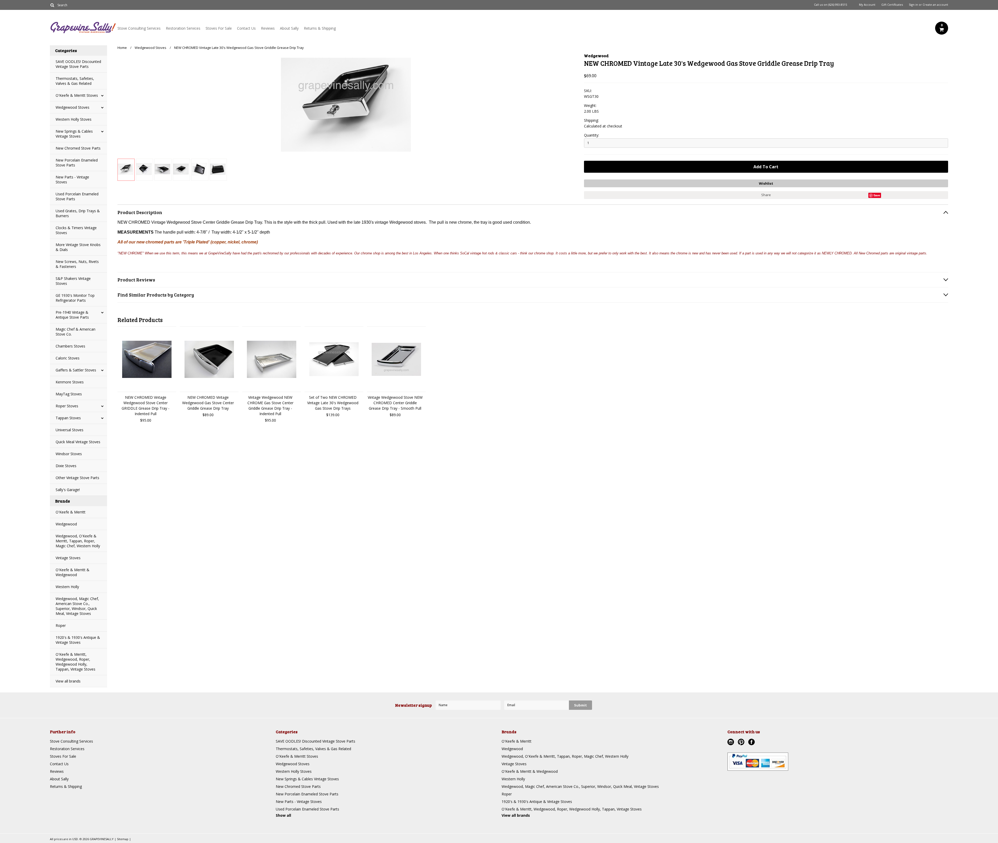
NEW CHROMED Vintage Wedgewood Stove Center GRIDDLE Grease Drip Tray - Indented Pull (145, 405)
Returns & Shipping (320, 28)
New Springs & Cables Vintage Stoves (74, 134)
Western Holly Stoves (73, 119)
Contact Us (246, 28)
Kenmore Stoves (70, 381)
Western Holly (67, 586)
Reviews (268, 28)
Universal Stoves (69, 429)
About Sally (289, 28)
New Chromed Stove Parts (78, 148)
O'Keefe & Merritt (71, 512)
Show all (283, 815)
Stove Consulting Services (139, 28)
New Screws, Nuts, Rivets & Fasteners (77, 264)
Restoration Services (183, 28)
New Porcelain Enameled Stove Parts (77, 163)
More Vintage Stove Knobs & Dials (78, 247)
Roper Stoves (67, 405)
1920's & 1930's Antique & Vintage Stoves (78, 640)
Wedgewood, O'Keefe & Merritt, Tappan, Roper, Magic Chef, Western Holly (78, 540)
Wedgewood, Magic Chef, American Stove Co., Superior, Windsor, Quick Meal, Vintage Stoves (77, 606)
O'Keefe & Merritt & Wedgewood (72, 572)
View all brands (68, 681)
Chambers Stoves (70, 346)
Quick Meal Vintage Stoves (78, 441)
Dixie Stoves (66, 465)
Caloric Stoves (68, 358)
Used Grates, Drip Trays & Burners (78, 213)
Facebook (752, 743)
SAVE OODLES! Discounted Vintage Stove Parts (78, 64)
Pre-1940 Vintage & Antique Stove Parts (72, 315)
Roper (61, 625)
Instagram (731, 743)
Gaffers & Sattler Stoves (76, 370)
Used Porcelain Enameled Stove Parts (77, 196)
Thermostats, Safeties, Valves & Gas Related (75, 81)
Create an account (935, 5)
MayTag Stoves (69, 393)
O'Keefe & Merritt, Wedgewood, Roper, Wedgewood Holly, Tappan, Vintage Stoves (75, 662)
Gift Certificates (892, 5)
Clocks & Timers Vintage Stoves (76, 230)
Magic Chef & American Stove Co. (75, 332)
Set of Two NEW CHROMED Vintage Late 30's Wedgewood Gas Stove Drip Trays (332, 403)
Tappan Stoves (68, 417)
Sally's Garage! (68, 489)
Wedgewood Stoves (72, 107)
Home (122, 47)
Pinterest (742, 743)
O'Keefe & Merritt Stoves (77, 95)
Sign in (913, 5)
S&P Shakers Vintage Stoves (73, 281)
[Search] (52, 5)
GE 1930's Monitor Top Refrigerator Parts (75, 298)
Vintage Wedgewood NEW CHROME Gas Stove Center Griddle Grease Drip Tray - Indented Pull (270, 405)
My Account (867, 5)
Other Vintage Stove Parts (77, 477)
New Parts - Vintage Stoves (72, 179)
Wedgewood (66, 524)
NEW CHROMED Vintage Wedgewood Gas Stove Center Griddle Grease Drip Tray (208, 403)
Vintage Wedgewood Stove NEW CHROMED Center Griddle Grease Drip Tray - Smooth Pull (395, 403)
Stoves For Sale (219, 28)
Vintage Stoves (68, 557)
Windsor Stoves (69, 453)
